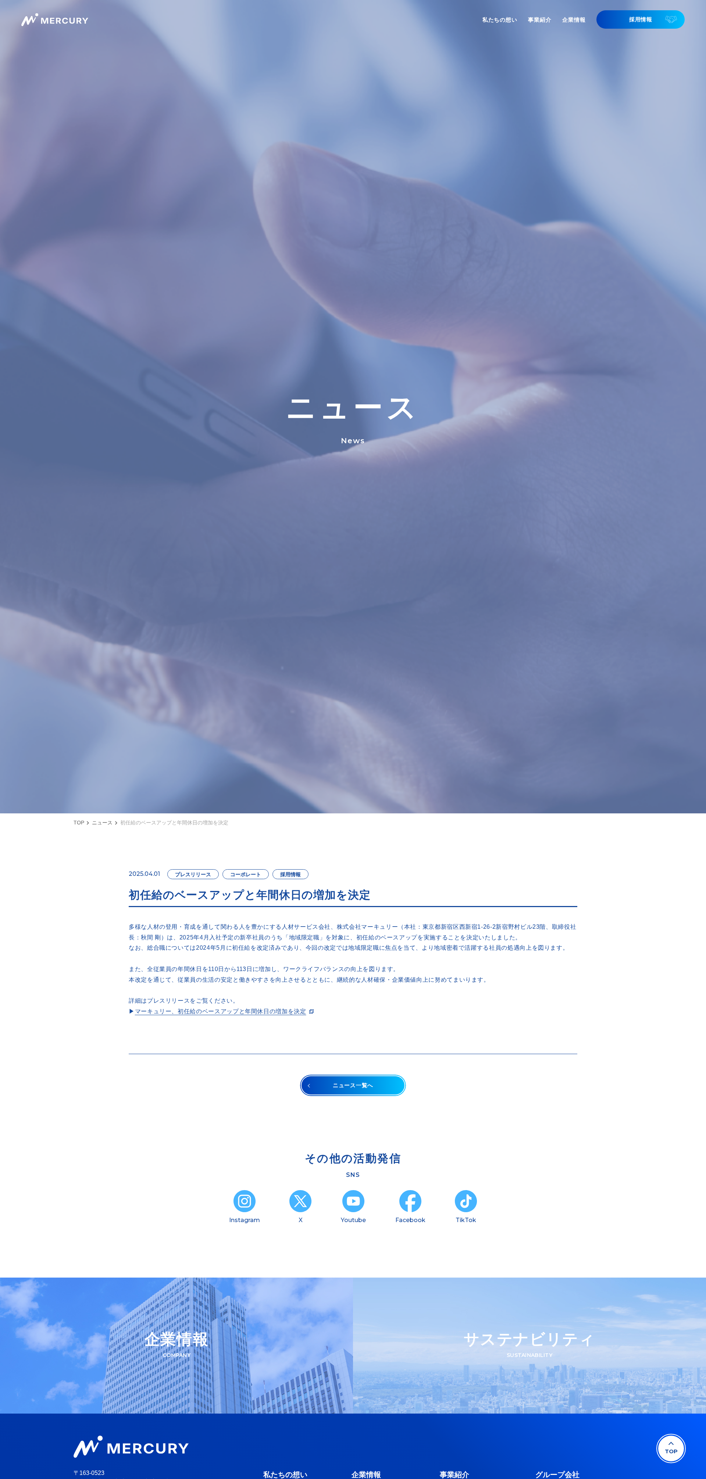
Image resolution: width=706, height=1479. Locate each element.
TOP (79, 823)
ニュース (102, 823)
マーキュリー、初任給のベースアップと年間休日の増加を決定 (220, 1011)
